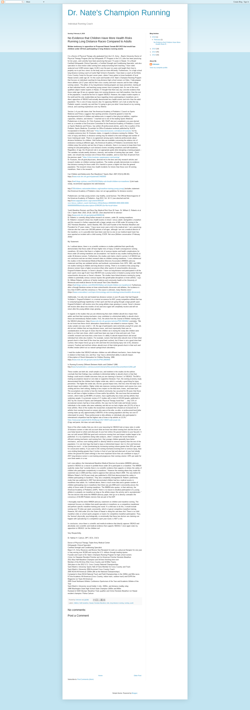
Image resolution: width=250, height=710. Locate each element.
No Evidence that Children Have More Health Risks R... (167, 43)
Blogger (134, 693)
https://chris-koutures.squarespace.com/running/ (101, 157)
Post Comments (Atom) (85, 679)
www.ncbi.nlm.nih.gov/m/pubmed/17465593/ (89, 177)
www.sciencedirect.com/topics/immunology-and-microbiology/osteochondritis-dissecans (106, 292)
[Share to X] (99, 600)
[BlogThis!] (96, 600)
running (126, 603)
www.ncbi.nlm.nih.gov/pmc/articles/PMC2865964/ (110, 321)
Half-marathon (83, 603)
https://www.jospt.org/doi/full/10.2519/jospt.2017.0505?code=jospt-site (94, 420)
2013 (154, 55)
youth (131, 603)
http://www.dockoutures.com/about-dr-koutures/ (114, 131)
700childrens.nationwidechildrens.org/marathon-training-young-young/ (98, 189)
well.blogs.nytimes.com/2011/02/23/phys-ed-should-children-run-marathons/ (101, 181)
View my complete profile (158, 68)
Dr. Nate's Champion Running (119, 12)
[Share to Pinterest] (104, 600)
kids (108, 603)
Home (100, 676)
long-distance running (117, 603)
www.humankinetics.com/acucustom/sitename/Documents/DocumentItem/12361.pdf (104, 367)
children (76, 603)
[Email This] (94, 600)
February (157, 40)
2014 (154, 52)
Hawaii (91, 603)
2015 (154, 49)
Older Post (137, 676)
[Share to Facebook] (101, 600)
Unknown (155, 64)
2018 (154, 37)
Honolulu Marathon (100, 603)
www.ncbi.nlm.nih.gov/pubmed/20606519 (88, 215)
